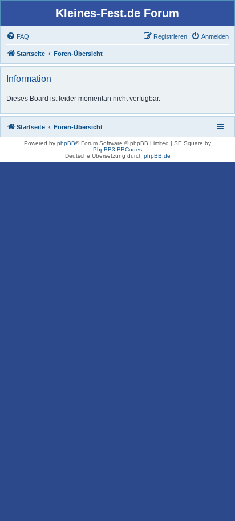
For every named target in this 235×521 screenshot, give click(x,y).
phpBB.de (157, 156)
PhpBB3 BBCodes (117, 149)
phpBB (66, 143)
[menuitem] (17, 36)
